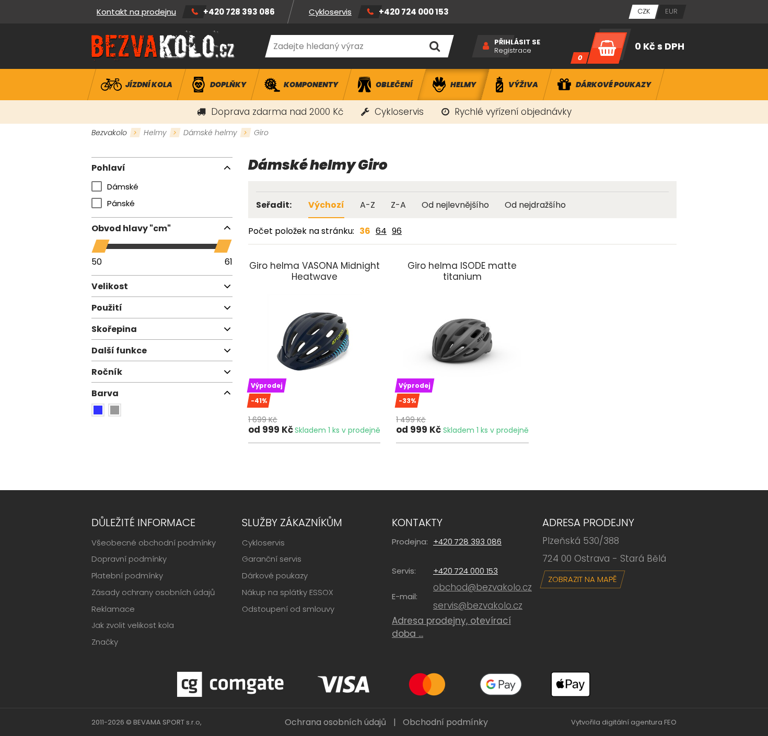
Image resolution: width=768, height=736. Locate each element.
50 (96, 262)
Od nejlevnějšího (455, 205)
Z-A (398, 205)
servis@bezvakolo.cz (477, 605)
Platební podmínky (127, 575)
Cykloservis (330, 11)
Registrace (512, 50)
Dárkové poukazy (275, 575)
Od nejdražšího (535, 205)
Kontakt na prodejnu (136, 11)
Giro (261, 132)
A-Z (367, 205)
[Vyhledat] (434, 46)
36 (364, 231)
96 (397, 231)
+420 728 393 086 (239, 11)
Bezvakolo (109, 132)
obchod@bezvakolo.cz (482, 587)
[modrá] (97, 410)
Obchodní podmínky (445, 722)
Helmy (155, 132)
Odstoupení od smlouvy (288, 608)
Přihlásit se (517, 42)
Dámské (122, 186)
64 (381, 231)
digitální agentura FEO (639, 722)
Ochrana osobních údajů (335, 722)
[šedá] (114, 410)
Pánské (121, 203)
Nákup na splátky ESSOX (287, 592)
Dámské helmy (210, 132)
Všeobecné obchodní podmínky (153, 542)
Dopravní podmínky (129, 558)
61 (228, 262)
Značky (104, 641)
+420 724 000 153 (414, 11)
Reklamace (113, 608)
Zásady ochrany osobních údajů (153, 592)
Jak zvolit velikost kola (132, 625)
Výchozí (326, 205)
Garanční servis (271, 558)
